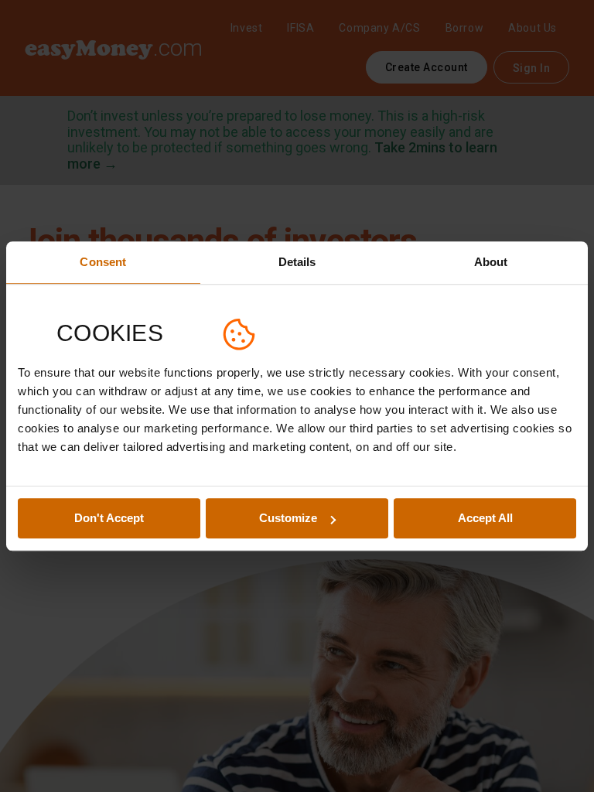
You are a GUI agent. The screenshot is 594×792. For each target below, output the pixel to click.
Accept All (485, 518)
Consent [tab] (103, 261)
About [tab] (491, 261)
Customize (288, 518)
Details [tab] (297, 261)
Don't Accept (109, 518)
